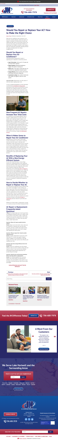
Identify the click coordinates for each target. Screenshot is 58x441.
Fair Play (32, 383)
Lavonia (13, 384)
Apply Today (36, 5)
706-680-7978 (30, 12)
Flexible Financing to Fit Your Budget (47, 413)
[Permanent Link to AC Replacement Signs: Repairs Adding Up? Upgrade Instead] (15, 290)
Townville (33, 384)
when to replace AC (23, 168)
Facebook (26, 419)
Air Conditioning (10, 26)
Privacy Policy (45, 423)
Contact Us (34, 315)
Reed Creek (18, 384)
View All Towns (18, 389)
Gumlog (3, 384)
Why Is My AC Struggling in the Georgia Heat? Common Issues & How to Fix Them (18, 274)
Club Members (29, 10)
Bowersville (18, 303)
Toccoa (28, 384)
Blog (10, 36)
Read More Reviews (43, 349)
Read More (38, 1)
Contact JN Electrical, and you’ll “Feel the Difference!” (17, 265)
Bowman (10, 383)
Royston (23, 384)
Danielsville (22, 383)
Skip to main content (2, 3)
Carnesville (16, 383)
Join (50, 431)
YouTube (32, 419)
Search (48, 278)
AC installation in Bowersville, (19, 86)
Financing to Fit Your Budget (50, 13)
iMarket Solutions (23, 438)
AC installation (12, 303)
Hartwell (8, 384)
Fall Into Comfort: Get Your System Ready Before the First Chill (41, 274)
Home (7, 36)
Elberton (27, 383)
